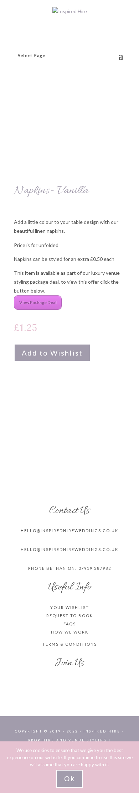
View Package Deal (37, 302)
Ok (69, 779)
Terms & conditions (69, 644)
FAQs (69, 623)
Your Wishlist (69, 607)
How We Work (69, 632)
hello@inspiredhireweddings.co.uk (69, 530)
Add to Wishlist (52, 352)
